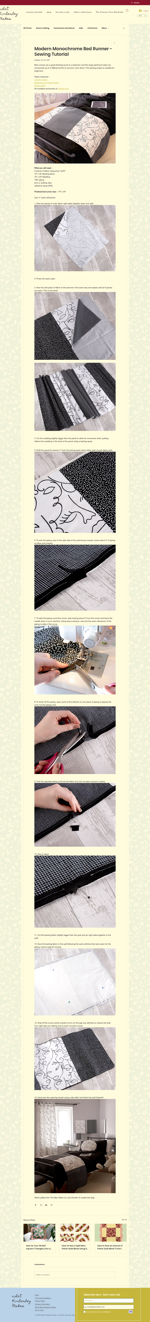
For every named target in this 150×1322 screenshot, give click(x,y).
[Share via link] (52, 1205)
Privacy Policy (40, 1301)
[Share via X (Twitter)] (41, 1205)
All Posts (27, 28)
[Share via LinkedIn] (46, 1205)
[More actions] (114, 42)
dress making (42, 28)
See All (124, 1220)
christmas (92, 28)
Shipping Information (42, 1304)
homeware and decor (64, 28)
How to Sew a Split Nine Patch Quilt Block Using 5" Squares (75, 1247)
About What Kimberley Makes (45, 1307)
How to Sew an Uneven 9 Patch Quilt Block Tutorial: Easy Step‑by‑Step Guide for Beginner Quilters (110, 1247)
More (104, 28)
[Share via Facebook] (35, 1205)
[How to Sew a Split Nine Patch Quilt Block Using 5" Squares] (75, 1233)
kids (81, 28)
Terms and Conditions (43, 1298)
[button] (127, 10)
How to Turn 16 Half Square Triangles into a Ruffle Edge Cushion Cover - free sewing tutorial (38, 1247)
